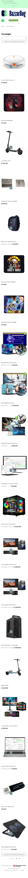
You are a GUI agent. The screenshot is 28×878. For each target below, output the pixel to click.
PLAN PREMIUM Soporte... (8, 403)
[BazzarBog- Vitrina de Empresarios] (14, 13)
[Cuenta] (14, 6)
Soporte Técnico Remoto (8, 766)
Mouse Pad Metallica (7, 120)
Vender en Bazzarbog (7, 1)
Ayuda (22, 870)
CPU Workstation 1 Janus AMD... (10, 645)
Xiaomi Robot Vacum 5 (7, 80)
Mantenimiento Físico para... (9, 362)
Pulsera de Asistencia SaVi (8, 241)
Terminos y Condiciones (11, 870)
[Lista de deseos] (11, 66)
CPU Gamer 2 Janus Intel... (8, 524)
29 (16, 858)
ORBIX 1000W (4, 685)
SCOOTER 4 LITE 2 (6, 161)
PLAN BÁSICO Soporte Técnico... (10, 483)
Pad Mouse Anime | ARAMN (8, 322)
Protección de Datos (14, 868)
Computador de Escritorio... (9, 564)
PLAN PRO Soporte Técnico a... (9, 443)
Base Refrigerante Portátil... (8, 847)
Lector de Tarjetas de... (7, 806)
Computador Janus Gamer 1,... (9, 726)
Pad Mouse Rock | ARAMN (8, 282)
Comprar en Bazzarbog (9, 3)
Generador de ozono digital (9, 201)
